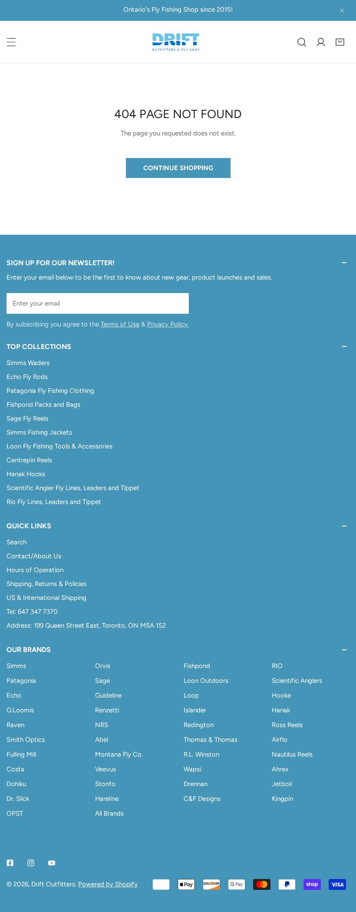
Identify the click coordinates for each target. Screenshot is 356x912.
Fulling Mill (21, 754)
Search (16, 542)
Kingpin (282, 799)
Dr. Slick (18, 799)
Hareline (107, 799)
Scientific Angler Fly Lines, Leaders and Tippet (73, 488)
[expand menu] (11, 42)
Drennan (196, 784)
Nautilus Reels (292, 754)
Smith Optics (26, 740)
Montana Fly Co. (119, 754)
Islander (195, 710)
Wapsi (192, 769)
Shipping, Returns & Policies (46, 584)
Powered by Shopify (108, 884)
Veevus (105, 769)
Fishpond (197, 666)
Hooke (281, 695)
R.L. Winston (201, 754)
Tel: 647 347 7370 (32, 612)
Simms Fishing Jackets (39, 432)
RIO (277, 666)
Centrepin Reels (29, 460)
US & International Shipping (46, 598)
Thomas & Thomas (210, 740)
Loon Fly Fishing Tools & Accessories (59, 446)
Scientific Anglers (297, 681)
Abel (101, 740)
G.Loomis (20, 710)
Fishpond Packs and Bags (43, 404)
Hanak (281, 710)
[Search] (301, 42)
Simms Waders (28, 363)
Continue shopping (178, 168)
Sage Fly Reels (27, 418)
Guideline (108, 695)
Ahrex (280, 769)
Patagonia (21, 681)
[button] (339, 42)
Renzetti (107, 710)
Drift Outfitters (53, 884)
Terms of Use (120, 324)
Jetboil (282, 784)
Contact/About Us (34, 556)
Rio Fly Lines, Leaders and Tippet (54, 502)
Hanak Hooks (26, 474)
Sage (102, 681)
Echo (14, 695)
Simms (16, 666)
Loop (191, 695)
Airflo (279, 740)
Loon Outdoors (206, 681)
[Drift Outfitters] (175, 42)
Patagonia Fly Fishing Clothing (50, 391)
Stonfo (105, 784)
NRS (101, 725)
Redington (199, 725)
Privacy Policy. (168, 324)
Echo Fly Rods (27, 377)
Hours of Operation (35, 570)
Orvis (102, 666)
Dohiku (16, 784)
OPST (15, 813)
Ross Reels (287, 725)
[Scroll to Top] (340, 866)
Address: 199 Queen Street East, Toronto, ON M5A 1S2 (86, 625)
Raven (15, 725)
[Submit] (177, 303)
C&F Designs (202, 799)
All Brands (109, 813)
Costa (15, 769)
